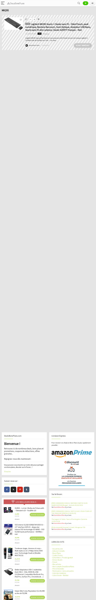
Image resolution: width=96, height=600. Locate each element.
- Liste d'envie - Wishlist (60, 575)
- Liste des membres (59, 573)
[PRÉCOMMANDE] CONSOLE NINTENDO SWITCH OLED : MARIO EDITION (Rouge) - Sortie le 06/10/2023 (70, 504)
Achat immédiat (83, 45)
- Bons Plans (56, 553)
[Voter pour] (34, 19)
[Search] (79, 3)
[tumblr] (26, 489)
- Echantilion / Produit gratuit (62, 558)
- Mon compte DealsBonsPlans (63, 566)
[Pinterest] (20, 489)
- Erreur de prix (57, 560)
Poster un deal (85, 3)
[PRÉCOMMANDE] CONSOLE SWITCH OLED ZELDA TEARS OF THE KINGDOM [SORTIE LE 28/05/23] (72, 512)
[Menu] (3, 3)
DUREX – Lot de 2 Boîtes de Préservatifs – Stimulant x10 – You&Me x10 (29, 509)
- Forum (54, 562)
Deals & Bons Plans (34, 45)
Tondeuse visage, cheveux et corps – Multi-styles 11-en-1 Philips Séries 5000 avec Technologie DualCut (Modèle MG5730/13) (29, 552)
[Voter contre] (30, 19)
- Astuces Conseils (58, 551)
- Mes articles (56, 564)
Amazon (46, 34)
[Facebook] (7, 489)
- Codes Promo (57, 555)
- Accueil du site (57, 549)
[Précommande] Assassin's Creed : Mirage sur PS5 (68, 527)
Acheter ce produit (37, 514)
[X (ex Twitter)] (13, 489)
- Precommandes (58, 569)
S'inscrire (7, 471)
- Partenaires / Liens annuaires (63, 571)
